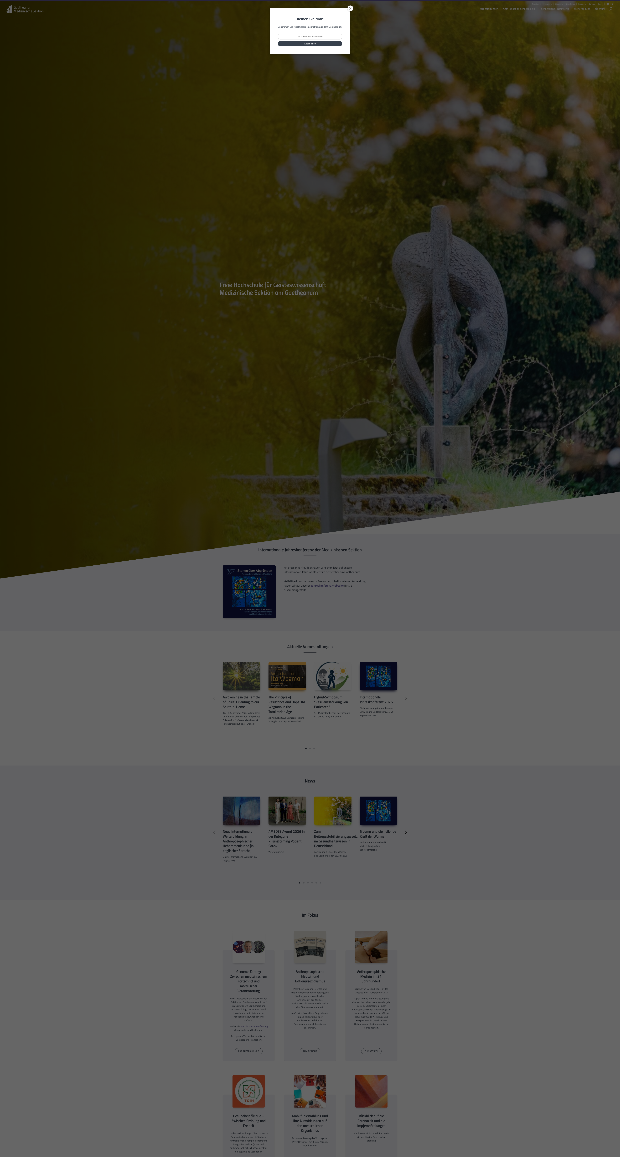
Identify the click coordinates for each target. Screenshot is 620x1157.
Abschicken (310, 43)
